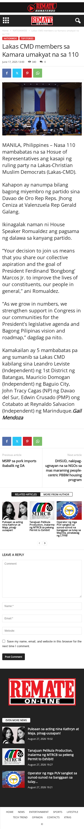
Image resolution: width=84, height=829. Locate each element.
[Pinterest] (27, 73)
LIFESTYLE (72, 812)
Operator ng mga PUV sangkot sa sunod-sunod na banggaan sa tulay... (52, 777)
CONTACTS (53, 817)
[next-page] (45, 543)
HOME (9, 812)
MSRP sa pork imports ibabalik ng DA (19, 463)
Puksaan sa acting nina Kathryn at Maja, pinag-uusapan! (12, 526)
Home (5, 30)
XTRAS (67, 817)
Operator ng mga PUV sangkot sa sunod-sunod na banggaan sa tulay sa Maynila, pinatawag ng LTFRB (69, 528)
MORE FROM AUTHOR (56, 494)
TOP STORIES (27, 38)
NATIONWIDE (20, 30)
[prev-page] (39, 543)
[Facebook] (6, 73)
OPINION (37, 817)
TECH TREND (20, 817)
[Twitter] (17, 73)
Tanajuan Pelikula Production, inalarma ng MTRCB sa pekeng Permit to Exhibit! (42, 526)
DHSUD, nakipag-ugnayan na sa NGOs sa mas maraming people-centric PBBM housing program (63, 470)
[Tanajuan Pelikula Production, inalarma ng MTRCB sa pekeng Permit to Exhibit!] (42, 510)
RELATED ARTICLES (26, 494)
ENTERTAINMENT (39, 812)
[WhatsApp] (37, 73)
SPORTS (57, 812)
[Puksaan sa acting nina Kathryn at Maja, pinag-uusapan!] (14, 510)
